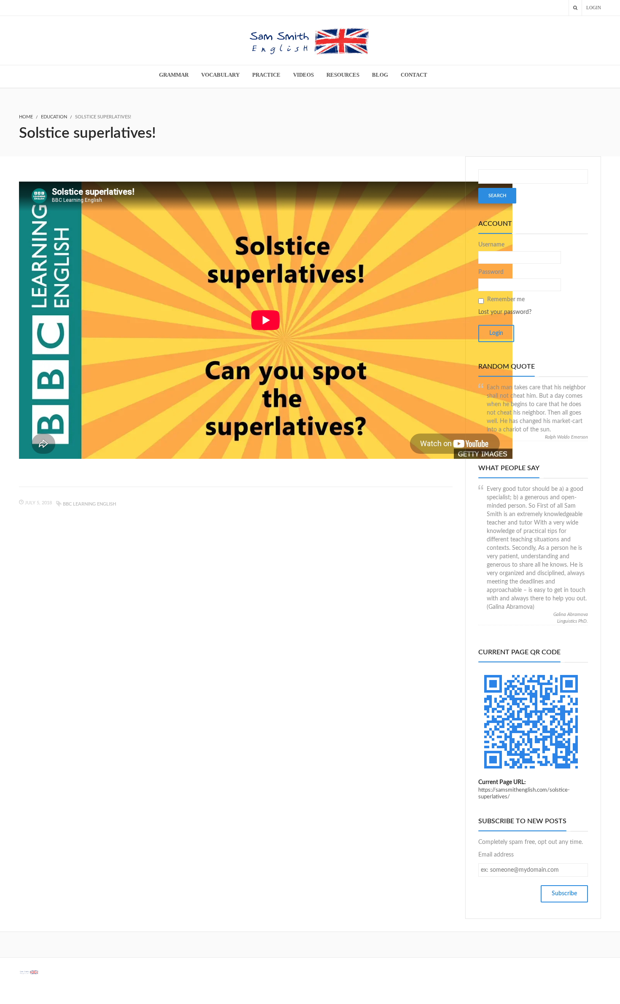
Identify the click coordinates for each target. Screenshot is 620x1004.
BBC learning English (89, 504)
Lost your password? (504, 312)
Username (491, 245)
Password (491, 272)
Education (54, 117)
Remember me (506, 300)
